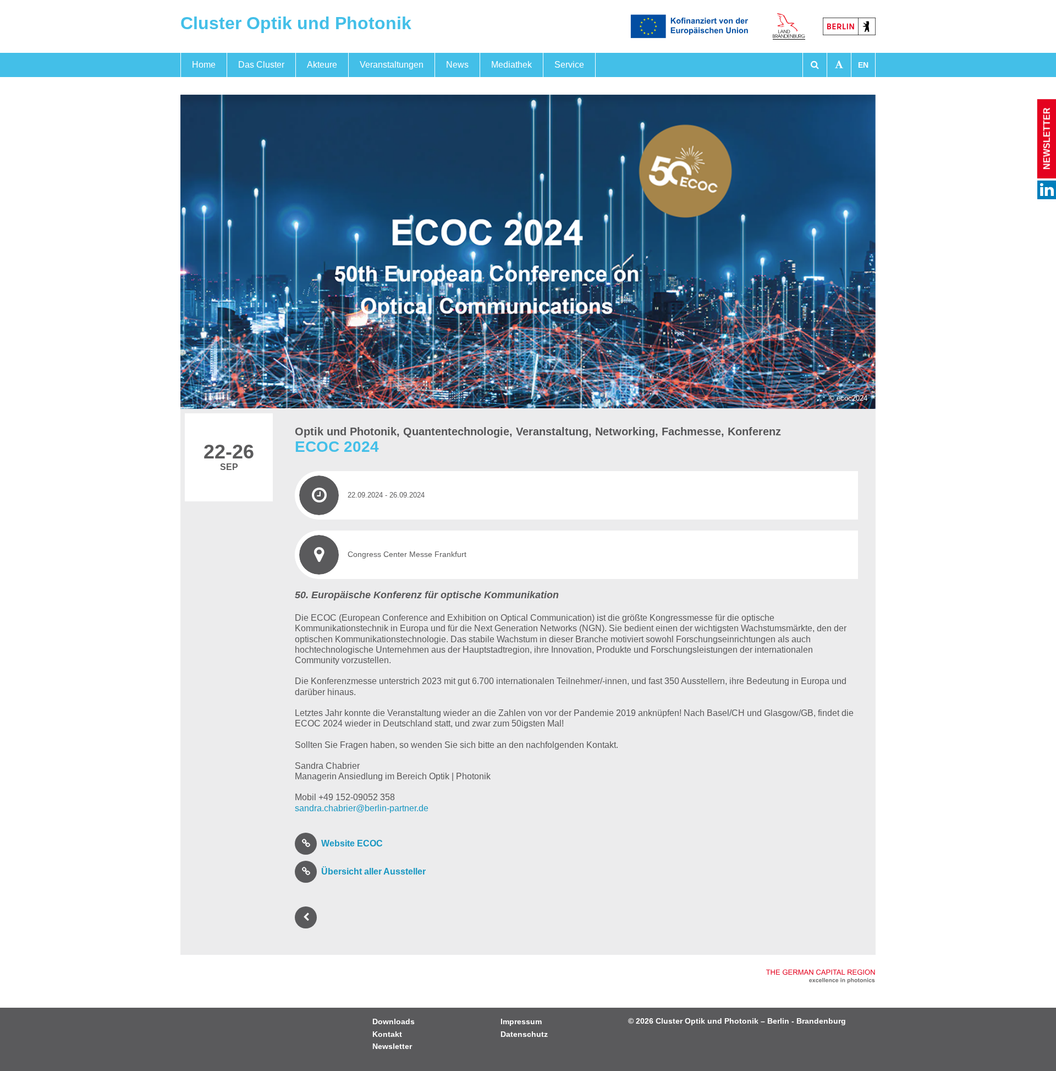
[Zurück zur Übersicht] (308, 917)
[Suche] (815, 65)
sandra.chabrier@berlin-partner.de (361, 808)
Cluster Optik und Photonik (295, 23)
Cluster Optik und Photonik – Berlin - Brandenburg (751, 1021)
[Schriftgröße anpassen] (839, 65)
